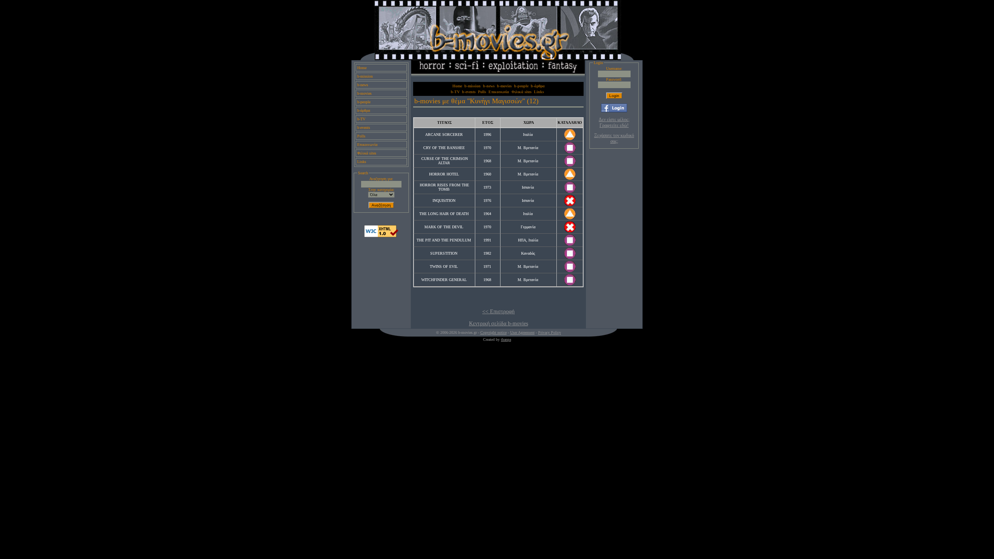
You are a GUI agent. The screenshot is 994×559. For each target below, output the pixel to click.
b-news (362, 85)
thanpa (506, 339)
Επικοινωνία (367, 144)
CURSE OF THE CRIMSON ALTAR (444, 160)
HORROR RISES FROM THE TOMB (444, 187)
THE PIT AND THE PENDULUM (444, 240)
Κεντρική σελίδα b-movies (498, 323)
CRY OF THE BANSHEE (444, 148)
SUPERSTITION (443, 253)
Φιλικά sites (366, 153)
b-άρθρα (363, 110)
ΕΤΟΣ (488, 122)
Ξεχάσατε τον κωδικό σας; (614, 138)
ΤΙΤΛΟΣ (444, 122)
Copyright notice (493, 332)
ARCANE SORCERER (444, 134)
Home (362, 68)
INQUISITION (444, 200)
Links (361, 162)
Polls (361, 136)
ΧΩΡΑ (528, 122)
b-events (363, 127)
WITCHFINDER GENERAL (444, 280)
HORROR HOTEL (444, 174)
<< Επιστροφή (498, 311)
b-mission (365, 76)
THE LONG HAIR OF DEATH (444, 214)
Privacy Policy (549, 332)
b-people (363, 102)
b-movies (364, 93)
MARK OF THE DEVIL (443, 227)
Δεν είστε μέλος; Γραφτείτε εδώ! (614, 122)
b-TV (361, 119)
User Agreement (522, 332)
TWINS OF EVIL (444, 266)
